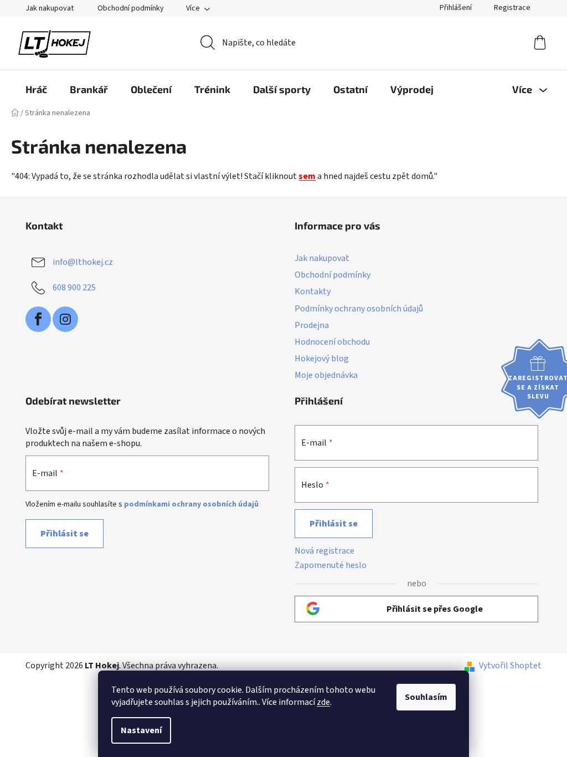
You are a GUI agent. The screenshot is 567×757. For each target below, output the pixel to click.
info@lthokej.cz (83, 262)
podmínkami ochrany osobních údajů (191, 504)
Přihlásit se (64, 534)
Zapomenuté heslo (331, 565)
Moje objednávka (326, 375)
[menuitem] (36, 89)
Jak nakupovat (49, 8)
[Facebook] (38, 319)
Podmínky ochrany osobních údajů (359, 309)
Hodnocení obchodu (332, 342)
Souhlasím (426, 697)
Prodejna (312, 325)
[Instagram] (65, 319)
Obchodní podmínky (130, 8)
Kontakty (313, 291)
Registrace (512, 7)
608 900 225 (74, 288)
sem (307, 176)
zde (323, 702)
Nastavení (141, 730)
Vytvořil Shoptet (510, 665)
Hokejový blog (322, 358)
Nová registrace (324, 551)
